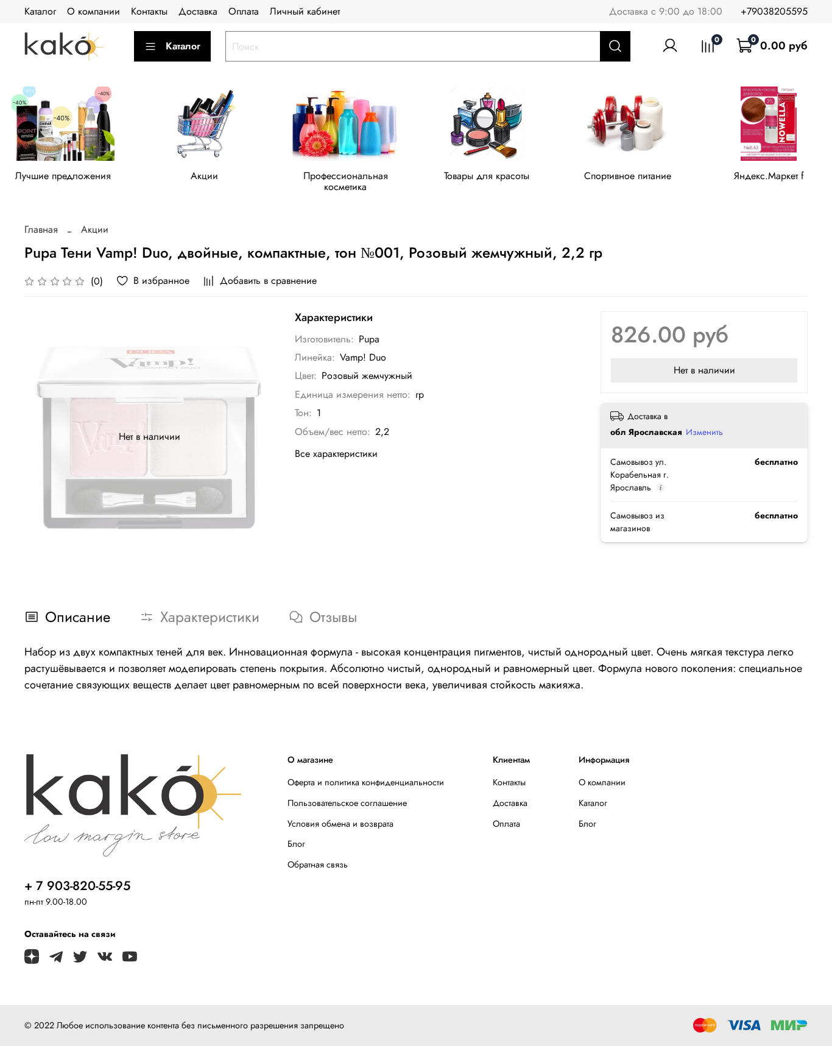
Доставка (197, 11)
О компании (93, 11)
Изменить (704, 431)
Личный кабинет (305, 11)
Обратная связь (317, 864)
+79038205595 (774, 11)
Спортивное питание (627, 176)
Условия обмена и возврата (340, 824)
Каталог (40, 11)
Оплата (243, 11)
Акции (204, 176)
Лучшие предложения (63, 176)
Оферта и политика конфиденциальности (365, 782)
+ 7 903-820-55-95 (77, 886)
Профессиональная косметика (345, 181)
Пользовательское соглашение (347, 803)
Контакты (149, 11)
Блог (296, 844)
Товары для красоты (486, 176)
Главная (41, 229)
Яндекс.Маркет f (769, 176)
